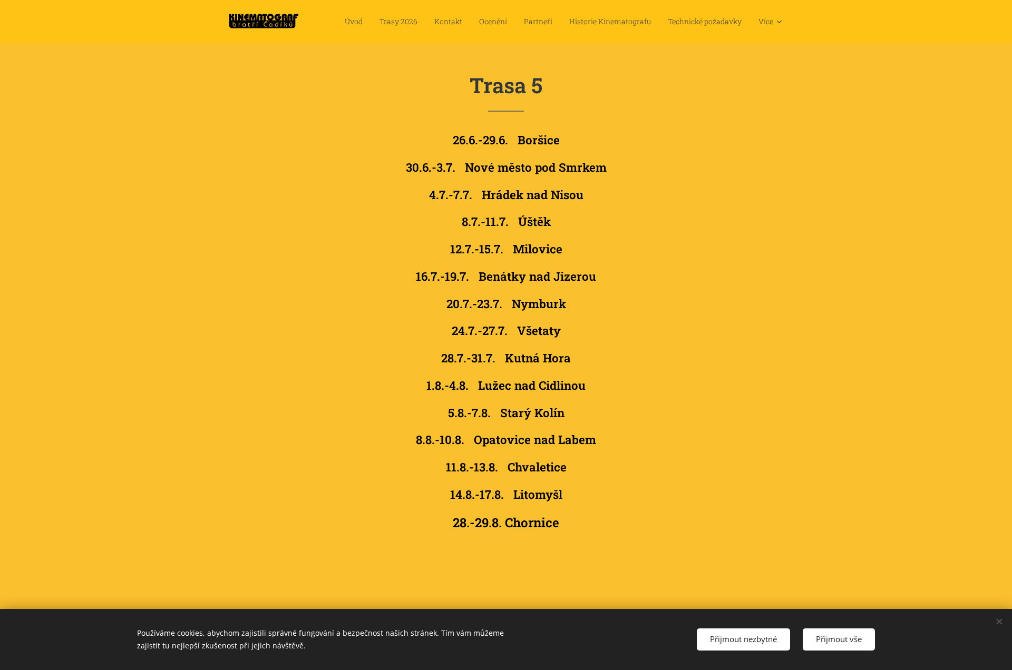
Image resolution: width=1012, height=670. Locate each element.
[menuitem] (356, 21)
